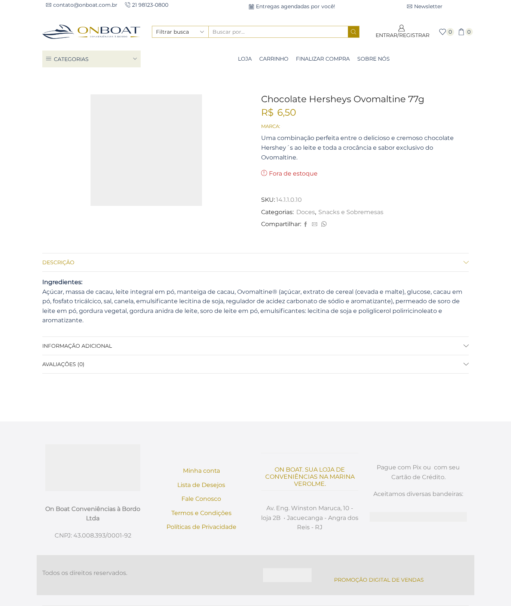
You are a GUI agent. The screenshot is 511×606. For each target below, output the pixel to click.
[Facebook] (305, 224)
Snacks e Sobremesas (253, 80)
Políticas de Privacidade (201, 526)
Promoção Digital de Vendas (379, 579)
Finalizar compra (323, 58)
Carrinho (273, 58)
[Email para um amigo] (314, 224)
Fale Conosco (201, 498)
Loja (245, 58)
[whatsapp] (323, 224)
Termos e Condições (201, 513)
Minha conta (201, 470)
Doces (297, 80)
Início (211, 80)
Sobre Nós (373, 58)
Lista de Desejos (201, 484)
